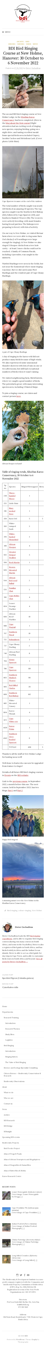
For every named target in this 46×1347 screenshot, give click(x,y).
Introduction (10, 1023)
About (4, 1087)
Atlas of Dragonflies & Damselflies (17, 1165)
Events (7, 775)
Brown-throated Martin (13, 570)
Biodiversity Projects (10, 1143)
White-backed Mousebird (13, 537)
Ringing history (11, 1057)
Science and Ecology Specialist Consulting (21, 1068)
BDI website (23, 775)
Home (4, 1006)
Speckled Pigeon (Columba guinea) (17, 978)
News (35, 44)
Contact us (8, 1104)
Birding (20, 44)
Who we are (8, 1098)
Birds (28, 44)
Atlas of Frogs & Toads (13, 1154)
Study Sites (9, 1034)
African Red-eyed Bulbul (13, 580)
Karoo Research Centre (11, 1176)
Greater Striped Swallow (12, 555)
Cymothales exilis (10, 987)
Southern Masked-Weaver (13, 678)
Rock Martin (14, 562)
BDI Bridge (8, 1126)
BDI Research (9, 1120)
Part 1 (10, 790)
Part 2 (20, 790)
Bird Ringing (9, 1045)
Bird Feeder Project (12, 1148)
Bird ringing (12, 910)
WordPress (20, 1339)
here (18, 396)
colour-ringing (24, 910)
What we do (8, 1092)
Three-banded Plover (12, 496)
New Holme (37, 910)
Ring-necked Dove (12, 511)
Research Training (11, 1018)
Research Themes (12, 1029)
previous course (20, 781)
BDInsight (8, 1132)
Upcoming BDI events (11, 1137)
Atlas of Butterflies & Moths (15, 1171)
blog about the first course (18, 123)
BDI (26, 1336)
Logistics (9, 1040)
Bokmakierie (14, 639)
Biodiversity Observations (14, 1081)
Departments (7, 1012)
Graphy (34, 1339)
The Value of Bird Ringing (15, 1062)
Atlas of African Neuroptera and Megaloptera (22, 1159)
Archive (20, 42)
